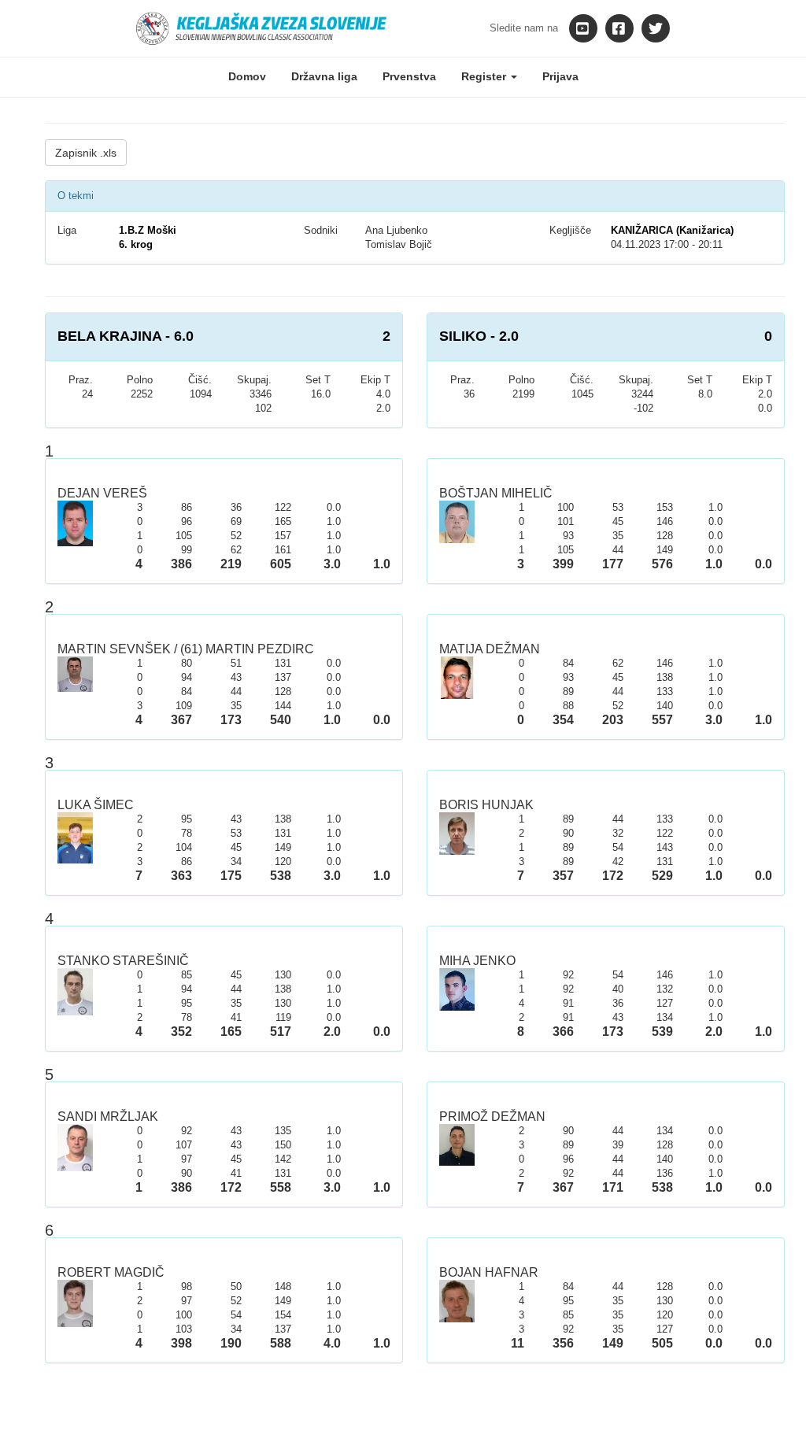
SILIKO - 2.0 (479, 336)
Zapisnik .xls (85, 152)
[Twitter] (655, 28)
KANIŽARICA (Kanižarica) (672, 230)
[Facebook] (619, 28)
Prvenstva (409, 76)
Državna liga (324, 76)
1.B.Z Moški (147, 230)
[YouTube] (583, 28)
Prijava (560, 76)
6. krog (136, 244)
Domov (247, 76)
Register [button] (485, 76)
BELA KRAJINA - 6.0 (125, 336)
